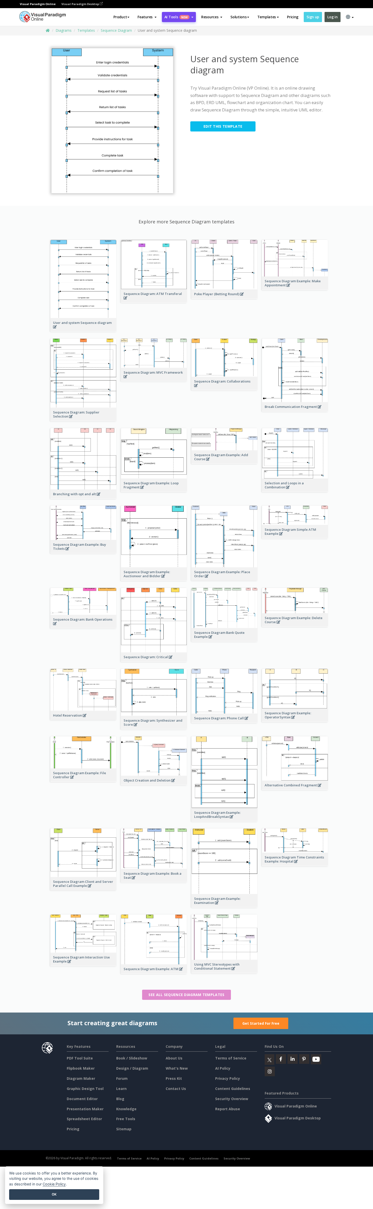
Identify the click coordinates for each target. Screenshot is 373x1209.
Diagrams (64, 30)
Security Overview (231, 1098)
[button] (147, 17)
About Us (174, 1058)
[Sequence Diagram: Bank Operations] (83, 626)
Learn (121, 1088)
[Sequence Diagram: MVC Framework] (154, 379)
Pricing (292, 16)
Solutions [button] (238, 16)
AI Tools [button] (176, 16)
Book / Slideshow (131, 1058)
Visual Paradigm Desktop (80, 4)
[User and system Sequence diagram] (83, 329)
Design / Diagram (132, 1068)
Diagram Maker (81, 1078)
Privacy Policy (227, 1078)
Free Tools (125, 1118)
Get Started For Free (260, 1023)
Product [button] (120, 16)
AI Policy (222, 1068)
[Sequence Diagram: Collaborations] (224, 388)
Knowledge (126, 1108)
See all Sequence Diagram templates (186, 994)
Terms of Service (230, 1058)
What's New (177, 1068)
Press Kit (174, 1078)
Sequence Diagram (116, 30)
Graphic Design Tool (85, 1088)
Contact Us (176, 1088)
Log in (332, 16)
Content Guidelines (232, 1088)
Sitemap (123, 1129)
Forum (122, 1078)
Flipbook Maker (81, 1068)
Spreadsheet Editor (84, 1118)
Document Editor (82, 1098)
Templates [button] (266, 16)
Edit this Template (223, 126)
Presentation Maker (85, 1108)
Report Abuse (227, 1108)
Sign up (313, 16)
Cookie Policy (54, 1184)
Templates (86, 30)
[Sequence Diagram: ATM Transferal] (154, 300)
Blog (120, 1098)
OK (54, 1194)
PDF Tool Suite (80, 1058)
